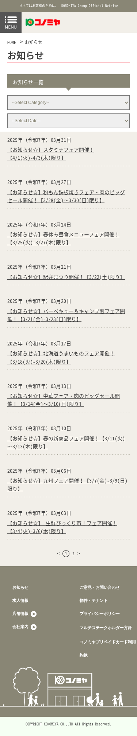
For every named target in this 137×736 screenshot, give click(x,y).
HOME (11, 42)
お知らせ (33, 42)
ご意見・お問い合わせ (100, 587)
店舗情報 (21, 613)
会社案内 (21, 626)
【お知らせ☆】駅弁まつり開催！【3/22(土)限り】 (66, 276)
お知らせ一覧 (28, 81)
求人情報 (20, 600)
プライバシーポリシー (100, 613)
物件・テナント (94, 600)
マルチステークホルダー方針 (106, 627)
